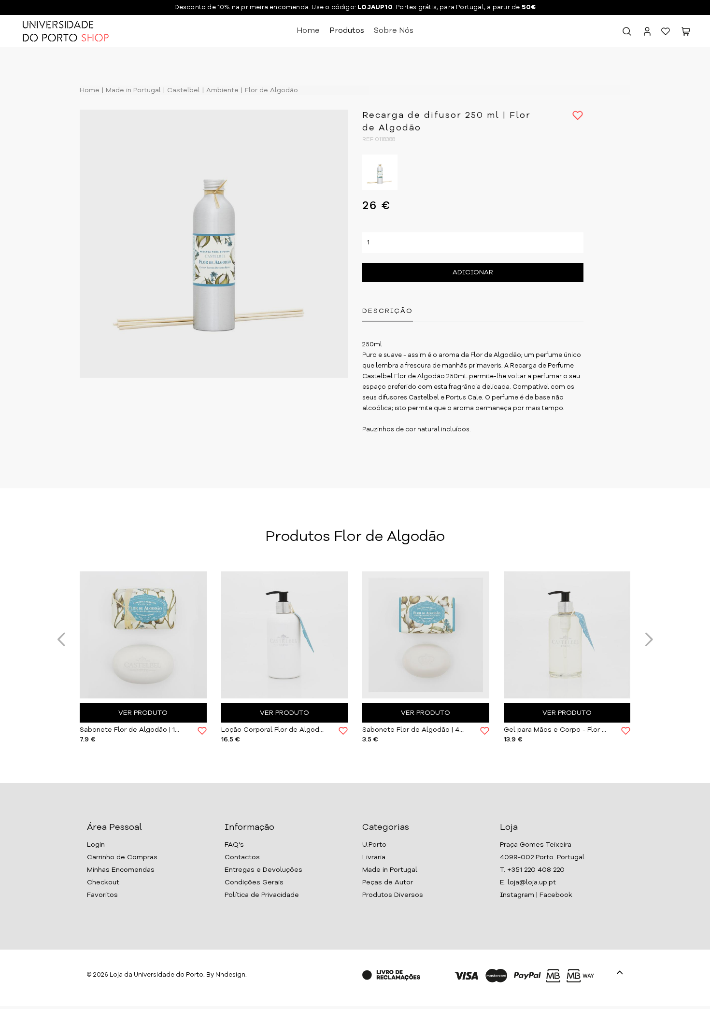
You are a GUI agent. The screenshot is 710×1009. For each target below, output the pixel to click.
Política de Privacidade (262, 895)
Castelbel (182, 90)
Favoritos (102, 895)
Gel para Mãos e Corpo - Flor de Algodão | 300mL (555, 729)
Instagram (517, 895)
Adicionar (473, 272)
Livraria (373, 857)
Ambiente (221, 90)
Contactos (242, 857)
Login (96, 844)
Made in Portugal (132, 90)
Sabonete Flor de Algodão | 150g (131, 729)
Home (308, 31)
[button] (686, 33)
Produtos (346, 31)
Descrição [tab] (387, 311)
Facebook (556, 895)
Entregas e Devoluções (263, 870)
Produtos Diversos (392, 895)
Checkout (103, 882)
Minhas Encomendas (121, 870)
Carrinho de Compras (122, 857)
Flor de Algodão (270, 90)
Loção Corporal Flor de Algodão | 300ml (273, 729)
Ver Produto (143, 713)
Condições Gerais (254, 882)
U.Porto (374, 844)
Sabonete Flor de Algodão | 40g (414, 729)
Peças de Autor (387, 882)
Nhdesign (230, 975)
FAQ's (234, 844)
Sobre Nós (393, 31)
